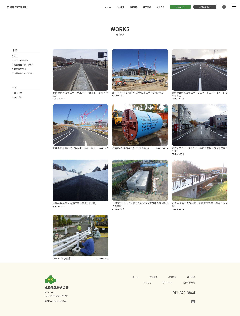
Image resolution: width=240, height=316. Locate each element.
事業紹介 (134, 7)
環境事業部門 (20, 69)
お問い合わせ (205, 7)
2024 (16, 93)
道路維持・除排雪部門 (24, 64)
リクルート (180, 7)
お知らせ (160, 7)
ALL (16, 56)
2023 (16, 97)
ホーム (108, 7)
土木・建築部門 (21, 60)
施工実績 (147, 7)
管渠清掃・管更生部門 (24, 73)
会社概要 (120, 7)
